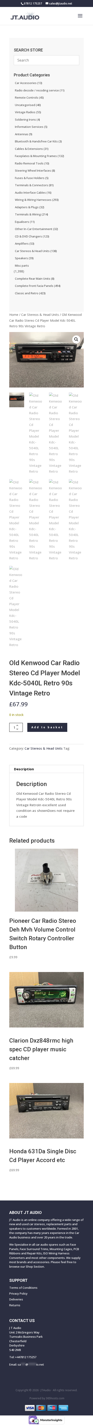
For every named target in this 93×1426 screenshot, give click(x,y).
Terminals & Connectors (34, 185)
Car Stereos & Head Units (40, 314)
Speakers (24, 258)
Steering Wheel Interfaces (35, 170)
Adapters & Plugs (29, 207)
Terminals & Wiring (31, 214)
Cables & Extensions (32, 149)
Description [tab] (24, 769)
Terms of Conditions (23, 1288)
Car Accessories (28, 83)
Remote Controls (29, 97)
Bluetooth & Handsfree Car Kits (38, 141)
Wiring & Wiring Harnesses (37, 200)
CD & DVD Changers (32, 236)
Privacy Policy (18, 1293)
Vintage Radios (28, 112)
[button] (76, 339)
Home (13, 314)
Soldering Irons (27, 119)
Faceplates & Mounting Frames (39, 156)
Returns (14, 1305)
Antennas (23, 134)
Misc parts (22, 266)
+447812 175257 (25, 1357)
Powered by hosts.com (47, 1398)
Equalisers (25, 222)
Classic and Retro (30, 293)
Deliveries (16, 1299)
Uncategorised (28, 105)
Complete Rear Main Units (34, 279)
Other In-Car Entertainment (36, 229)
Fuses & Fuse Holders (32, 178)
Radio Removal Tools (32, 163)
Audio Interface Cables (33, 192)
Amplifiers (24, 243)
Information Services (31, 127)
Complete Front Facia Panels (37, 286)
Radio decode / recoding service (40, 90)
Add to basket (47, 727)
